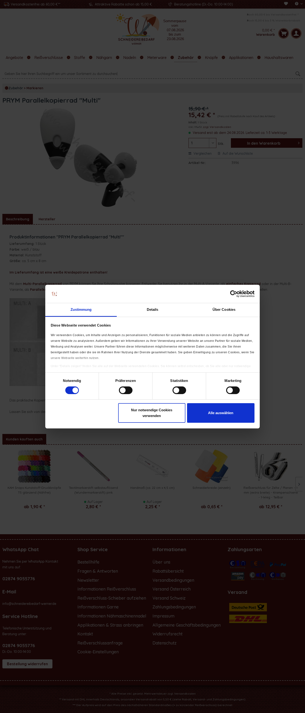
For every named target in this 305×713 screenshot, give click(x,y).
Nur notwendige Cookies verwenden (151, 413)
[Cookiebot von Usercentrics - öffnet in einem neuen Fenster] (233, 293)
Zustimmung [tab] (81, 309)
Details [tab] (152, 309)
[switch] (125, 390)
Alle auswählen (220, 413)
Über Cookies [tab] (224, 309)
